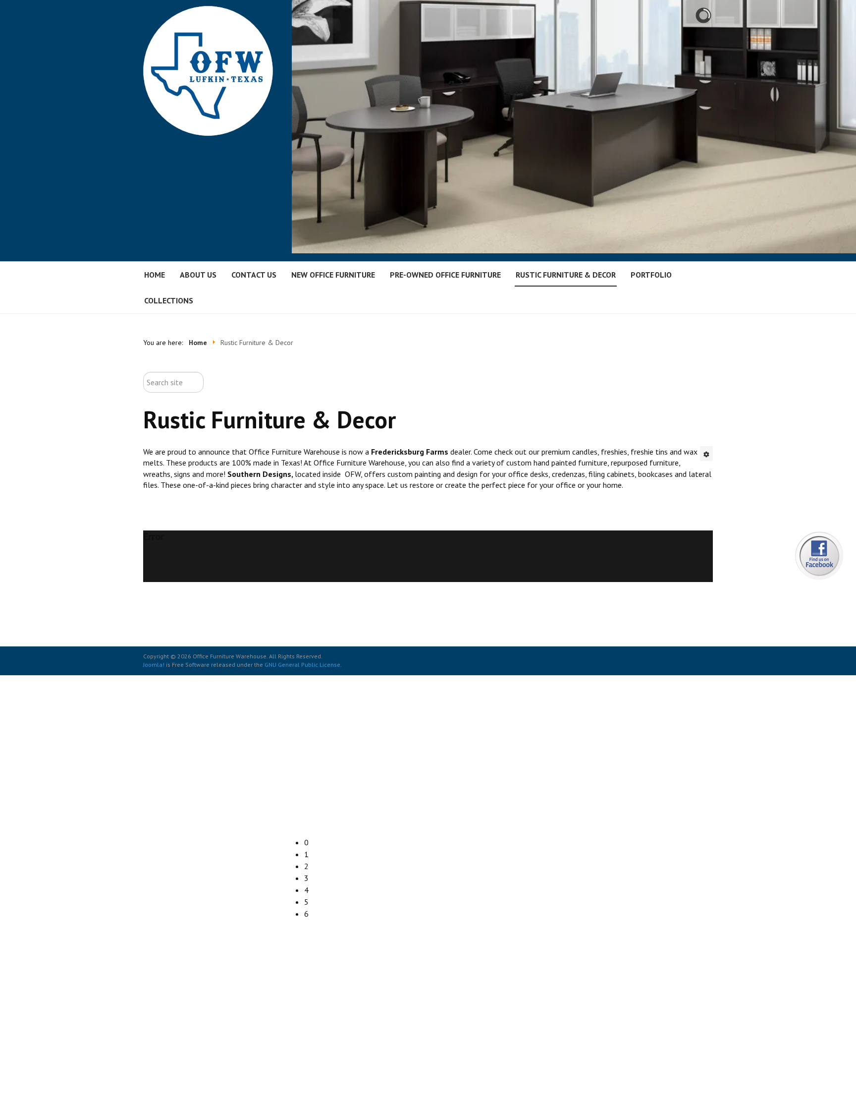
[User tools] (706, 453)
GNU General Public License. (303, 664)
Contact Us (253, 275)
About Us (198, 275)
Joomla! (153, 664)
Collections (168, 300)
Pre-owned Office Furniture (445, 275)
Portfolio (651, 275)
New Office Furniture (333, 275)
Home (154, 275)
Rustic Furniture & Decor (566, 275)
